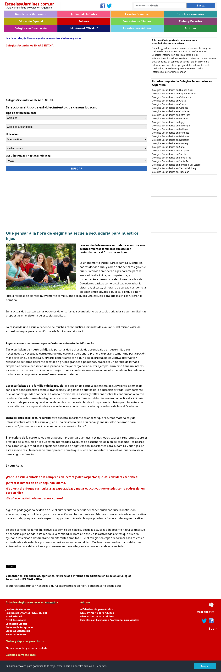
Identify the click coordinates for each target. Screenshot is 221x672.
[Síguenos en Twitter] (109, 5)
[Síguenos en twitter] (204, 620)
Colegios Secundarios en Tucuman (170, 171)
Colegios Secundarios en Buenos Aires (172, 89)
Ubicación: (12, 134)
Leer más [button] (101, 666)
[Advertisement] (34, 72)
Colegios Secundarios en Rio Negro (171, 143)
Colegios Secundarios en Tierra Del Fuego (174, 168)
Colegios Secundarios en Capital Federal (174, 93)
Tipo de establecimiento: (21, 113)
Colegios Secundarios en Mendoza (170, 132)
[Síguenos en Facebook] (102, 5)
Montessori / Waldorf (84, 28)
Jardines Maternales (18, 609)
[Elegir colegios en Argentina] (52, 6)
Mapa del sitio (205, 611)
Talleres (84, 21)
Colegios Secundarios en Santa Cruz (171, 157)
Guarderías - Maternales (30, 14)
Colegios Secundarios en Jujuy (168, 122)
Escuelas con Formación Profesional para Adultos (109, 619)
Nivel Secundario (16, 619)
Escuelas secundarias (190, 14)
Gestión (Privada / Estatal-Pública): (28, 155)
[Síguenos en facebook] (211, 620)
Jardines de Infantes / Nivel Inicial (26, 612)
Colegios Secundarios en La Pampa (171, 125)
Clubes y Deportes (190, 21)
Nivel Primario (14, 616)
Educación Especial (31, 21)
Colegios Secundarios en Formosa (170, 118)
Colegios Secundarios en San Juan (170, 150)
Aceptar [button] (205, 666)
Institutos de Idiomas (137, 21)
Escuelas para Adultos (137, 28)
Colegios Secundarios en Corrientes (171, 111)
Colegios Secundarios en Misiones (170, 136)
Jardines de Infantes (84, 14)
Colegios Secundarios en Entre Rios (171, 114)
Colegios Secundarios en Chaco (169, 100)
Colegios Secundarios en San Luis (170, 154)
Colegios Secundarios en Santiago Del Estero (176, 164)
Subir (213, 629)
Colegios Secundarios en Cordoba (170, 107)
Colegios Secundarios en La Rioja (170, 129)
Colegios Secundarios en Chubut (169, 104)
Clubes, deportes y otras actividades (27, 648)
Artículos (190, 28)
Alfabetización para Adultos (96, 609)
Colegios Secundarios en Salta (168, 146)
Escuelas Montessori (18, 630)
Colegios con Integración (31, 28)
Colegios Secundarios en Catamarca (171, 97)
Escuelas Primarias (137, 14)
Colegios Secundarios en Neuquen (170, 139)
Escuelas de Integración (20, 627)
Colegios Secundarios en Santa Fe (170, 161)
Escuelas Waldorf (16, 634)
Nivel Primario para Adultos (97, 612)
